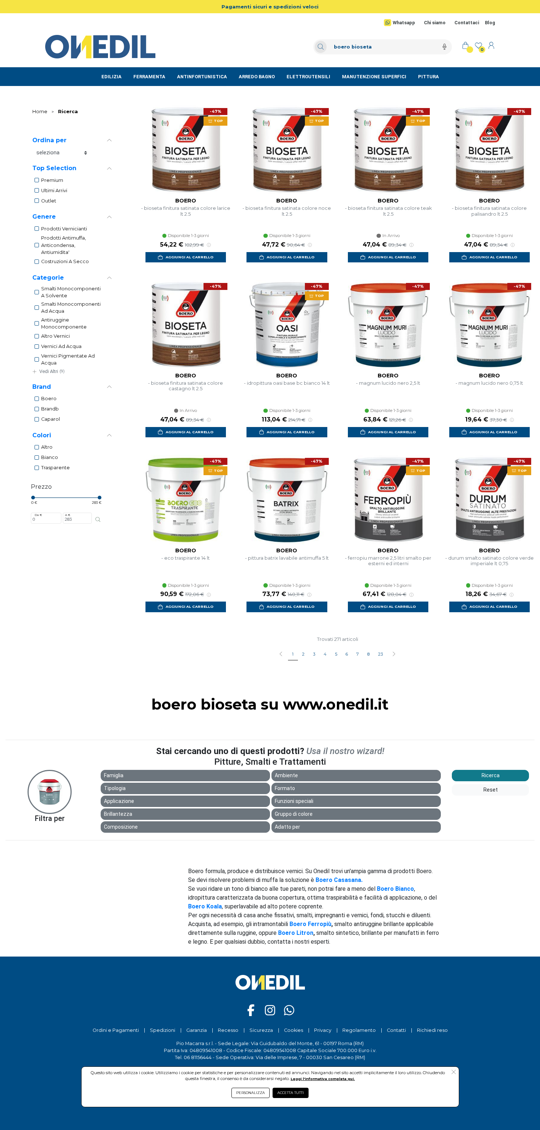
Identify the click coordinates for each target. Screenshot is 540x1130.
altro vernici (55, 336)
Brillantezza (118, 814)
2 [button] (303, 654)
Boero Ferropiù (310, 924)
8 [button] (368, 654)
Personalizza (250, 1093)
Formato (285, 788)
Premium (52, 180)
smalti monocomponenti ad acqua (71, 307)
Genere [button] (44, 216)
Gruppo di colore (294, 814)
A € (67, 515)
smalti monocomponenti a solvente (71, 292)
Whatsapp (404, 22)
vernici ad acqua (61, 346)
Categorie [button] (48, 277)
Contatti (396, 1030)
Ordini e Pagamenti (116, 1030)
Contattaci (466, 22)
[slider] (33, 497)
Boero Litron (295, 932)
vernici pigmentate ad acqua (68, 359)
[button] (393, 654)
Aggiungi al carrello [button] (189, 257)
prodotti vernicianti (64, 229)
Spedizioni (162, 1030)
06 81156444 (198, 1057)
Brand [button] (41, 386)
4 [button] (325, 654)
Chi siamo (435, 22)
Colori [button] (41, 435)
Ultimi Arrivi (54, 190)
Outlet (48, 201)
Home (39, 111)
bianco (49, 457)
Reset (490, 790)
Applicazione (119, 801)
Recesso (228, 1030)
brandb (50, 409)
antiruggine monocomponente (64, 323)
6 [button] (347, 654)
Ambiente (286, 775)
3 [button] (314, 654)
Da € (38, 515)
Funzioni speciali (294, 801)
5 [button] (336, 654)
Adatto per (287, 827)
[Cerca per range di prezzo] (98, 520)
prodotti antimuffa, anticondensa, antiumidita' (63, 245)
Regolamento (359, 1030)
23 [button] (380, 654)
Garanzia (196, 1030)
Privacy (322, 1030)
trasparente (55, 467)
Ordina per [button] (49, 140)
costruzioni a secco (65, 261)
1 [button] (293, 654)
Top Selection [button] (54, 168)
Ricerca (68, 111)
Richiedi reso (432, 1030)
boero (49, 398)
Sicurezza (261, 1030)
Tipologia (115, 788)
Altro (47, 447)
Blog (490, 22)
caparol (50, 419)
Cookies (293, 1030)
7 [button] (357, 654)
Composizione (121, 827)
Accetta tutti (290, 1093)
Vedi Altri (52, 371)
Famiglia (113, 775)
